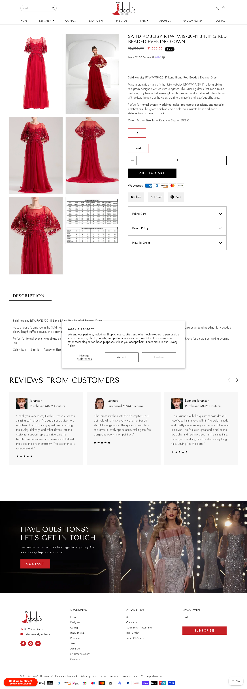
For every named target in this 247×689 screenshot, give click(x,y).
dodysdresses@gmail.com (37, 634)
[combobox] (38, 8)
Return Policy (132, 633)
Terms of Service (135, 638)
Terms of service (108, 676)
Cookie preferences (152, 676)
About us (75, 648)
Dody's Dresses (40, 676)
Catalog (74, 627)
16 (137, 133)
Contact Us (131, 622)
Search (129, 617)
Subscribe (205, 630)
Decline (159, 357)
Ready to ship (77, 633)
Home (73, 617)
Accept (121, 357)
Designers (75, 622)
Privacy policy (129, 676)
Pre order (75, 638)
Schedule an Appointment (139, 627)
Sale (72, 643)
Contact (35, 564)
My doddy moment (80, 654)
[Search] (53, 8)
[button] (46, 20)
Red (138, 148)
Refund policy (88, 676)
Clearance (75, 659)
